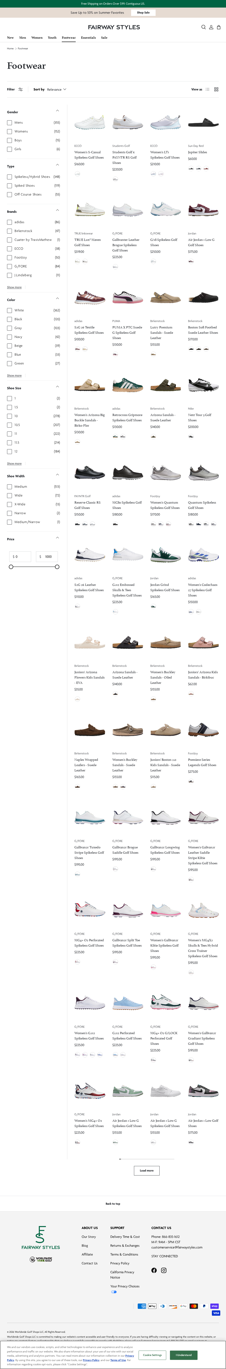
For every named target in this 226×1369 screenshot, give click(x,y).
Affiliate (87, 1254)
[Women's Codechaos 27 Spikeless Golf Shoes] (203, 554)
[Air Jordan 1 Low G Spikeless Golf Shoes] (127, 1090)
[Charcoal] (115, 693)
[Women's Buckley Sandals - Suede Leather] (127, 729)
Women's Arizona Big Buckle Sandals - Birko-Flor (89, 420)
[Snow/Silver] (92, 1054)
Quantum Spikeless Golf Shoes (202, 504)
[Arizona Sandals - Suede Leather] (165, 385)
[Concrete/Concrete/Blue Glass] (153, 173)
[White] (115, 179)
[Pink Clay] (191, 693)
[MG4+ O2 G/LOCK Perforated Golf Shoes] (165, 1003)
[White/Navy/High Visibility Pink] (161, 524)
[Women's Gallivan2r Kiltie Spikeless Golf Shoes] (165, 910)
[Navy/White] (198, 168)
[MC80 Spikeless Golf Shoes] (127, 472)
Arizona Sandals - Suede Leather (162, 417)
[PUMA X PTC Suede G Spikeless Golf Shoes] (127, 297)
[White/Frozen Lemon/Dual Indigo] (191, 611)
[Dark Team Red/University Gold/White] (191, 261)
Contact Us (90, 1263)
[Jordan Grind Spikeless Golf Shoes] (165, 554)
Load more (147, 1170)
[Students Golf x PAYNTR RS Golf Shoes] (127, 122)
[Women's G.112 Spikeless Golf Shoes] (89, 1003)
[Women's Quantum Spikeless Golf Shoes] (165, 472)
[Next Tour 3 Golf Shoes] (203, 385)
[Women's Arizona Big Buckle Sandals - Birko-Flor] (89, 385)
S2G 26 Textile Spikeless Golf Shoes (89, 329)
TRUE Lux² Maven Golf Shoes (87, 242)
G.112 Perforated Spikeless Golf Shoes (127, 1035)
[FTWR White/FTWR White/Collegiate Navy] (77, 606)
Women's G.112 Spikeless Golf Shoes (89, 1035)
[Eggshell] (77, 699)
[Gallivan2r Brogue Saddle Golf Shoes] (127, 817)
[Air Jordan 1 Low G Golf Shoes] (203, 209)
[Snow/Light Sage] (153, 261)
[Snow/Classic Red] (77, 961)
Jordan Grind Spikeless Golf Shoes (165, 587)
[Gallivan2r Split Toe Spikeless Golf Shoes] (127, 910)
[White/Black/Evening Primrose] (206, 524)
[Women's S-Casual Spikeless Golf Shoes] (89, 122)
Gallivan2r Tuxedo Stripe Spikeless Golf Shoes (89, 852)
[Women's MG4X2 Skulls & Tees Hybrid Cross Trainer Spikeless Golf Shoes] (203, 910)
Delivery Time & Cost (125, 1237)
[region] (113, 1355)
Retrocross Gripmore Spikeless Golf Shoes (127, 417)
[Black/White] (191, 168)
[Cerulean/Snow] (115, 1054)
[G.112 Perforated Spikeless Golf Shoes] (127, 1003)
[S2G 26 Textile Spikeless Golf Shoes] (89, 297)
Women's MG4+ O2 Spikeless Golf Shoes (89, 1123)
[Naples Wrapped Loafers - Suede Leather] (89, 729)
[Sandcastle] (77, 442)
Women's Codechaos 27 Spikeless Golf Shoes (202, 589)
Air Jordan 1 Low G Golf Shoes (201, 242)
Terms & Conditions (124, 1254)
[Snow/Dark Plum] (191, 879)
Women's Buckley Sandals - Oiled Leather (162, 677)
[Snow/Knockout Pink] (85, 1054)
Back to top (113, 1203)
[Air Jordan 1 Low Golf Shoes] (203, 1090)
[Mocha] (198, 349)
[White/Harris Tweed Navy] (191, 781)
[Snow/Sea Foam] (77, 874)
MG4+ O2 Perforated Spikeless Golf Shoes (89, 942)
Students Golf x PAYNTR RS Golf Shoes (124, 157)
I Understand (184, 1355)
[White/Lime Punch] (77, 173)
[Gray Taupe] (153, 354)
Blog (85, 1246)
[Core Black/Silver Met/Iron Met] (115, 524)
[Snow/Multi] (191, 972)
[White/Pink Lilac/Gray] (168, 524)
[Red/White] (206, 168)
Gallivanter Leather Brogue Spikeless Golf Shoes (125, 244)
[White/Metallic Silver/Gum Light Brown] (153, 1142)
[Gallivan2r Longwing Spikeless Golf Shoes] (165, 817)
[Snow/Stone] (115, 869)
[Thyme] (153, 436)
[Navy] (123, 786)
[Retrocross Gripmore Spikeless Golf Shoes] (127, 385)
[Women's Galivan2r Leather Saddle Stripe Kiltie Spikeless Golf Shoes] (203, 817)
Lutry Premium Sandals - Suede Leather (161, 332)
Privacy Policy (119, 1263)
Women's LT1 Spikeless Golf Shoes (165, 154)
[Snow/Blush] (153, 967)
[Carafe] (77, 786)
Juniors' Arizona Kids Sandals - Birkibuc (203, 674)
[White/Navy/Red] (213, 524)
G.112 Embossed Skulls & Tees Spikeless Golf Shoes (127, 589)
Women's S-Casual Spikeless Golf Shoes (89, 154)
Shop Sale (143, 12)
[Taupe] (206, 349)
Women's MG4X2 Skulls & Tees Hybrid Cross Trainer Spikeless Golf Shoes (203, 947)
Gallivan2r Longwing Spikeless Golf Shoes (165, 849)
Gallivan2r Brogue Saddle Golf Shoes (125, 849)
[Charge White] (77, 261)
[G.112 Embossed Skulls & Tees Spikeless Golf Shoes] (127, 554)
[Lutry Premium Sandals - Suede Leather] (165, 297)
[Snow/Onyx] (153, 869)
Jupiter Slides (197, 151)
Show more (14, 287)
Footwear (23, 48)
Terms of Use (118, 1360)
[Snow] (123, 1054)
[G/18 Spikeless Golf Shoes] (165, 209)
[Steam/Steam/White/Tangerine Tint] (115, 1142)
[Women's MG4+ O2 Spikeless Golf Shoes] (89, 1090)
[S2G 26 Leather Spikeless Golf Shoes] (89, 554)
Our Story (89, 1237)
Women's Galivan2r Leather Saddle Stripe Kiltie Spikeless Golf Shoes (202, 854)
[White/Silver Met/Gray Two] (198, 611)
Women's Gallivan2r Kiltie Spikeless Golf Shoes (164, 945)
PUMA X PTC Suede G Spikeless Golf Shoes (127, 332)
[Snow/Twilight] (191, 1060)
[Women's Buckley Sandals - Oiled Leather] (165, 642)
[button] (218, 27)
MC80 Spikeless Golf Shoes (127, 504)
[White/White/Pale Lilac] (161, 173)
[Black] (191, 349)
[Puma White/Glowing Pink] (115, 354)
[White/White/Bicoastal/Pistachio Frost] (153, 606)
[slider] (11, 567)
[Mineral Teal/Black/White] (191, 1142)
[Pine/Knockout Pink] (153, 1060)
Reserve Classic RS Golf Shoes (87, 504)
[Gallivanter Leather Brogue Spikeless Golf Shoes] (127, 209)
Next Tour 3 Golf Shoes (199, 417)
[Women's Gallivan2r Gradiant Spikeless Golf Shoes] (203, 1003)
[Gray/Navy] (191, 524)
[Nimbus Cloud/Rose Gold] (153, 524)
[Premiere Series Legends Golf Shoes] (203, 729)
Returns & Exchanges (124, 1246)
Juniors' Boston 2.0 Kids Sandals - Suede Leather (165, 764)
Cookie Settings (152, 1355)
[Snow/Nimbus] (115, 266)
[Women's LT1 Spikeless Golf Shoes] (165, 122)
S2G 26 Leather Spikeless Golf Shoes (89, 587)
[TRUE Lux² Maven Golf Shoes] (89, 209)
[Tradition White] (85, 261)
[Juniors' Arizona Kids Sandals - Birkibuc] (203, 642)
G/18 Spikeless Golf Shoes (163, 242)
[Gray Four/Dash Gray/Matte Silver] (123, 436)
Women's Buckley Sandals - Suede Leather (124, 764)
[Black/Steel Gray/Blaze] (77, 524)
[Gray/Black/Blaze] (85, 524)
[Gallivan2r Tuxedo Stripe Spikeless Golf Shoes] (89, 817)
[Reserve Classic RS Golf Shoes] (89, 472)
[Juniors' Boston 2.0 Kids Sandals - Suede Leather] (165, 729)
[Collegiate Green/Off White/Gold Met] (115, 436)
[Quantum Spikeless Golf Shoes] (203, 472)
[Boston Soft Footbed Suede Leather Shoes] (203, 297)
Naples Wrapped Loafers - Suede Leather (86, 764)
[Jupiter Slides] (203, 122)
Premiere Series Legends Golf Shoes (202, 762)
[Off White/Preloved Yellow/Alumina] (85, 349)
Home (10, 48)
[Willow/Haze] (100, 1054)
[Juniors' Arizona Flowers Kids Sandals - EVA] (89, 642)
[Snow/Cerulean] (115, 611)
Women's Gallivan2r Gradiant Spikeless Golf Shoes (202, 1038)
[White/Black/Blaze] (92, 524)
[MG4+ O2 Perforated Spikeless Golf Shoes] (89, 910)
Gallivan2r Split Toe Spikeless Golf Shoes (127, 942)
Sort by (39, 89)
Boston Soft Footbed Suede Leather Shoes (203, 329)
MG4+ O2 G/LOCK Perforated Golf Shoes (163, 1038)
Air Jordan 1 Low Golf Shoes (203, 1123)
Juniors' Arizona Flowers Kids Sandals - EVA (89, 677)
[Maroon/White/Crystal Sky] (77, 349)
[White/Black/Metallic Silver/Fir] (191, 436)
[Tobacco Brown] (153, 699)
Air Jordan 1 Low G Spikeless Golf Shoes (127, 1123)
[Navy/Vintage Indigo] (198, 524)
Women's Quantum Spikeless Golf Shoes (165, 504)
